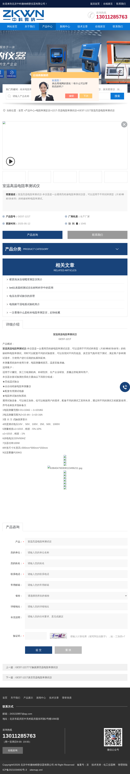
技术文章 (83, 26)
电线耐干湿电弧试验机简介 (24, 304)
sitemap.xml (36, 769)
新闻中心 (65, 26)
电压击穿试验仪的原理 (22, 295)
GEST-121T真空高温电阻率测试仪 (33, 677)
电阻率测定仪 (43, 110)
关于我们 (30, 26)
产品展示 (28, 697)
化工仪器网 (109, 764)
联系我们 (121, 3)
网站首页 (12, 26)
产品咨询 (32, 234)
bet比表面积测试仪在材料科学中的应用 (31, 287)
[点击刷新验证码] (58, 636)
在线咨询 (12, 750)
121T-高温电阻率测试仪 (64, 110)
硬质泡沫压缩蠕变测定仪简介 (25, 279)
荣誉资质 (67, 697)
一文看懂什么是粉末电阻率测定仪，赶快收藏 (34, 312)
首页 (21, 110)
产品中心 (47, 26)
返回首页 (95, 3)
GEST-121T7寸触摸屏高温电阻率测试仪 (36, 667)
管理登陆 (122, 764)
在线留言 (108, 3)
